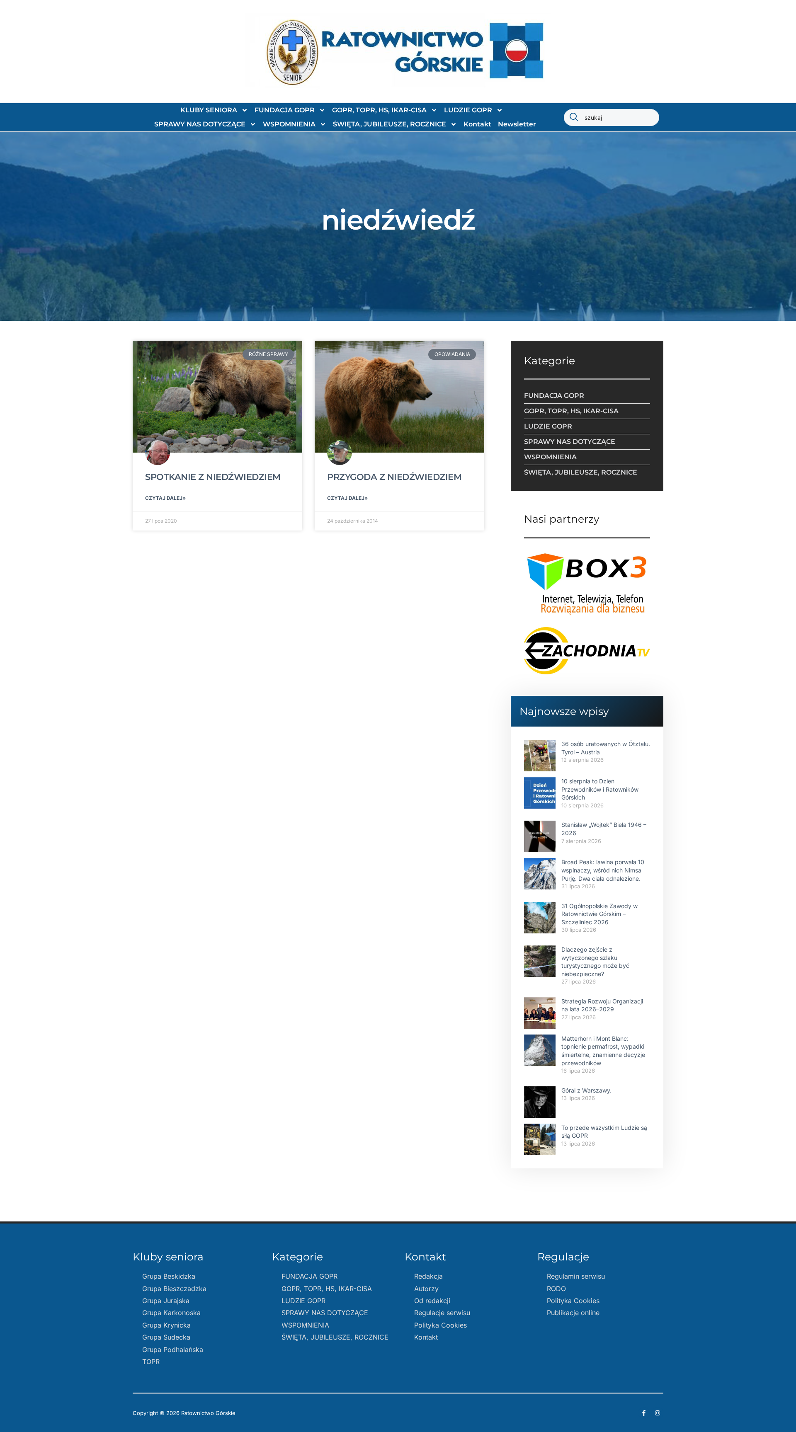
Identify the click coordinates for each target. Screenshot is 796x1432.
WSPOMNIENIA (289, 124)
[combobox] (611, 117)
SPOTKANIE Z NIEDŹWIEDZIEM (213, 477)
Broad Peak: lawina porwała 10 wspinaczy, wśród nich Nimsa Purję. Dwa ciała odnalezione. (602, 870)
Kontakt (477, 124)
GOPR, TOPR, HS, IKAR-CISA (379, 110)
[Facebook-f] (644, 1413)
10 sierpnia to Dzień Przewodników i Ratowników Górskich (599, 789)
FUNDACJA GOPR (285, 110)
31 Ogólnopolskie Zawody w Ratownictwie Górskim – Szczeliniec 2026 (599, 914)
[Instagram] (657, 1413)
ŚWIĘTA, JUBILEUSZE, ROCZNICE (389, 124)
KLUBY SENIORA (208, 110)
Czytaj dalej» (165, 498)
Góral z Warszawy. (586, 1090)
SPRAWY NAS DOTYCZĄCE (199, 124)
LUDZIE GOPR (468, 110)
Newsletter (517, 124)
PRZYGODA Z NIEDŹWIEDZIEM (394, 477)
